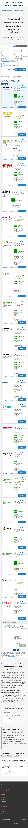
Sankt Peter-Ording (8, 721)
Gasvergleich (10, 10)
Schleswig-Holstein (17, 10)
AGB (2, 809)
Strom (9, 5)
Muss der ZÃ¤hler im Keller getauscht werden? (12, 772)
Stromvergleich (5, 790)
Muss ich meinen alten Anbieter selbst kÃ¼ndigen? (12, 767)
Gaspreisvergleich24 (14, 2)
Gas (6, 5)
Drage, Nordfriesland (15, 715)
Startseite (3, 10)
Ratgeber (20, 5)
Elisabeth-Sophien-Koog (9, 718)
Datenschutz (4, 813)
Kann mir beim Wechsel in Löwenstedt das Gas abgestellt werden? (14, 761)
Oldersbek (19, 718)
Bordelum (6, 715)
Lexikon (3, 799)
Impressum (4, 811)
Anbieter (15, 5)
